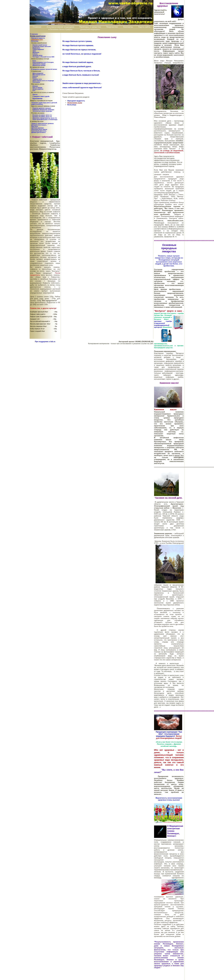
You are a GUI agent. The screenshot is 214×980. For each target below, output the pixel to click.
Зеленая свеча (37, 55)
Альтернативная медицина (60, 27)
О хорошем (34, 34)
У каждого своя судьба (41, 96)
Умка (34, 51)
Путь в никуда (37, 87)
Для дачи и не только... (39, 125)
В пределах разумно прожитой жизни (44, 69)
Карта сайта (144, 27)
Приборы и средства (90, 27)
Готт (34, 90)
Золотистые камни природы (42, 111)
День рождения (38, 73)
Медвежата (36, 48)
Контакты (128, 27)
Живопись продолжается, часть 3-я (45, 118)
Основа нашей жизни (40, 45)
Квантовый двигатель (38, 131)
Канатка (35, 76)
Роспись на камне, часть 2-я (42, 116)
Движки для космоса (38, 132)
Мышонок (36, 52)
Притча (35, 94)
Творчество (112, 27)
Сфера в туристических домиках (42, 123)
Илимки (35, 86)
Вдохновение (37, 98)
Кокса (35, 77)
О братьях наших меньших (42, 46)
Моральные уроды (39, 65)
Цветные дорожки (37, 128)
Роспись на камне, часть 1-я (42, 115)
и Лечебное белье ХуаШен (60, 29)
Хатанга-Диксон (38, 89)
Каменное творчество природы (43, 109)
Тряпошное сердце (39, 64)
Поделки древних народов (42, 108)
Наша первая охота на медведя (43, 80)
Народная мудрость (38, 38)
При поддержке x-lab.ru (45, 341)
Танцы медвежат (38, 49)
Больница (34, 41)
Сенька (35, 54)
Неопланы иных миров (39, 129)
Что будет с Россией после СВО (43, 57)
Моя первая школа (39, 74)
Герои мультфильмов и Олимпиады (45, 119)
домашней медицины (90, 29)
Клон (34, 61)
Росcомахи (36, 82)
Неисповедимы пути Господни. (43, 62)
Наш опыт (34, 126)
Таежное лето (37, 79)
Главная (37, 27)
